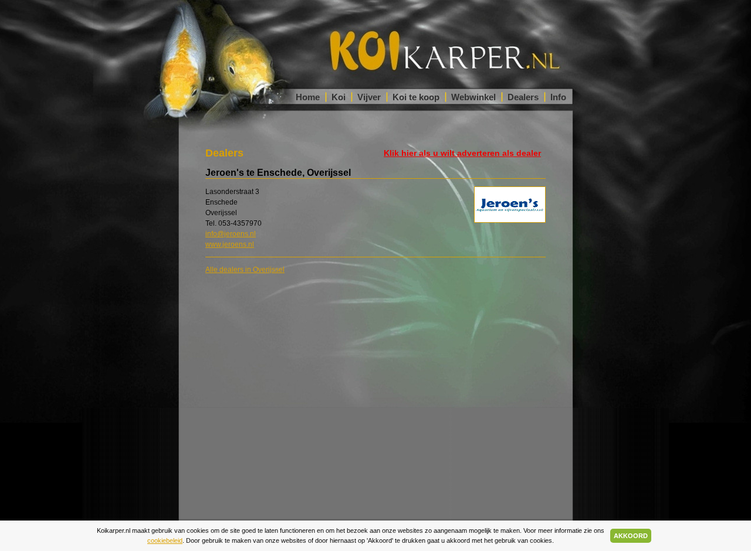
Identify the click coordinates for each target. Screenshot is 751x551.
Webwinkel (473, 97)
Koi (338, 97)
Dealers (523, 97)
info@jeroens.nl (230, 234)
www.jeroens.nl (229, 244)
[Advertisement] (622, 289)
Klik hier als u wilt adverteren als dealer (462, 153)
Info (558, 97)
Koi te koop (416, 97)
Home (308, 97)
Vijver (369, 97)
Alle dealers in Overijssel (245, 270)
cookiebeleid (164, 540)
